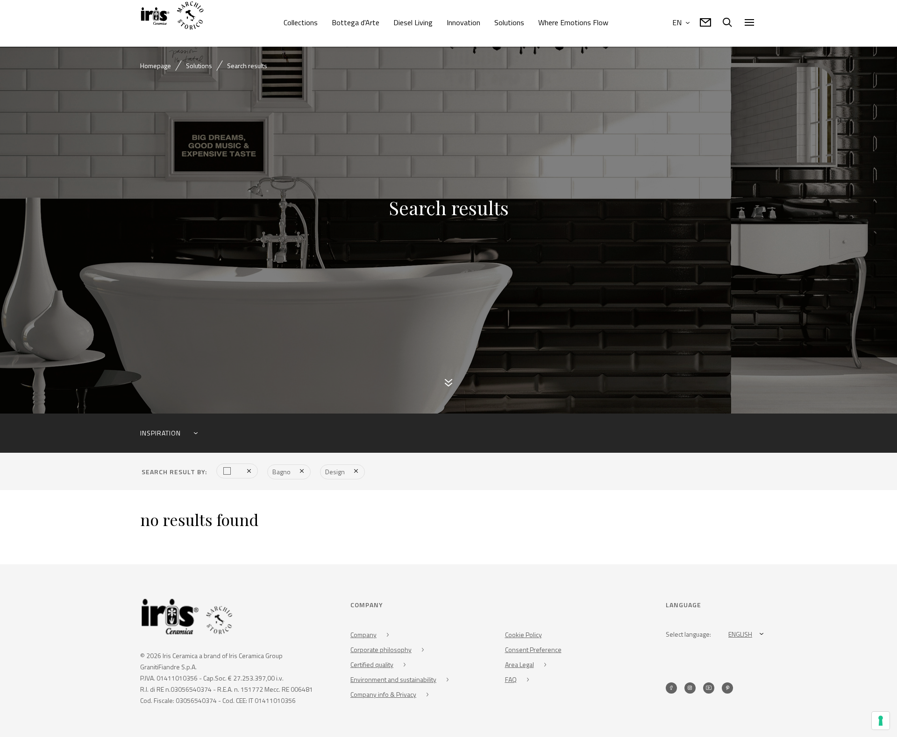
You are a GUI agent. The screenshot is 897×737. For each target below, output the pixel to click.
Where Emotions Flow (573, 22)
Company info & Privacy (383, 696)
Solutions (509, 22)
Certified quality (371, 666)
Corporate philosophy (381, 651)
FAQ (511, 681)
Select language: (688, 636)
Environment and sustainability (393, 681)
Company (363, 636)
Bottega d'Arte (355, 22)
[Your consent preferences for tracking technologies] (881, 721)
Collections (301, 22)
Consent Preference (533, 651)
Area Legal (519, 666)
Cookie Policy (523, 636)
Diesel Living (413, 22)
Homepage (155, 65)
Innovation (463, 22)
